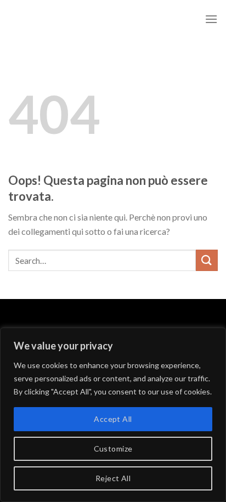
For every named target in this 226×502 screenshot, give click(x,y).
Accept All (113, 419)
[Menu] (211, 18)
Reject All (113, 478)
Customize (113, 448)
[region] (113, 415)
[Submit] (207, 260)
